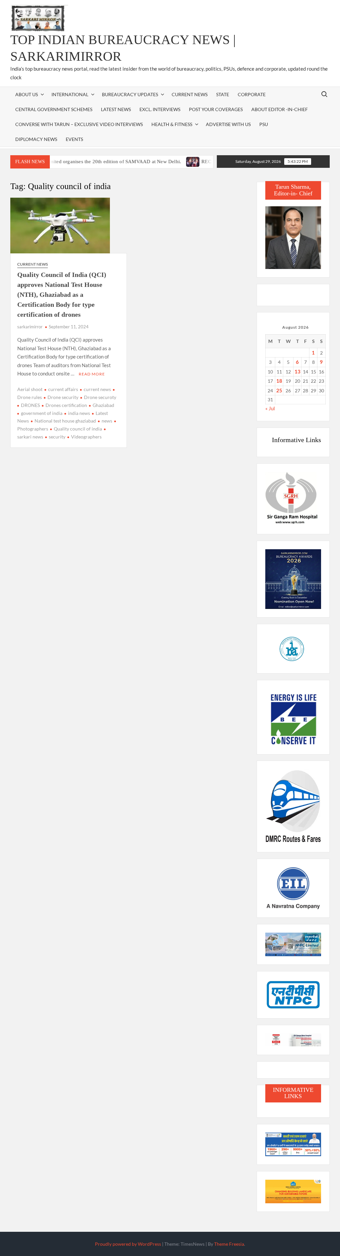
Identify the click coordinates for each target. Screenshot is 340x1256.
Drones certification (66, 405)
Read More (92, 373)
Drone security (62, 397)
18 (279, 381)
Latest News (116, 109)
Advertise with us (228, 124)
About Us (26, 94)
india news (79, 413)
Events (74, 139)
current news (97, 389)
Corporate (252, 94)
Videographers (86, 436)
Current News (190, 94)
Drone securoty (100, 397)
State (222, 94)
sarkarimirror (29, 326)
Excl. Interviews (159, 109)
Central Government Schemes (53, 109)
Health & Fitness (171, 124)
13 (297, 371)
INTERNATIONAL (69, 94)
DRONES (30, 405)
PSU (263, 124)
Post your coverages (216, 109)
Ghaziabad (103, 405)
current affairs (63, 389)
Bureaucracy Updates (130, 94)
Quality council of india (78, 428)
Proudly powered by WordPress (128, 1244)
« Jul (270, 408)
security (57, 436)
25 (279, 390)
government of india (41, 413)
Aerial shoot (29, 389)
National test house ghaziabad (65, 421)
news (107, 421)
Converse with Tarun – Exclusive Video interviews (79, 124)
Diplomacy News (36, 139)
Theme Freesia (229, 1244)
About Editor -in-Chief (279, 109)
